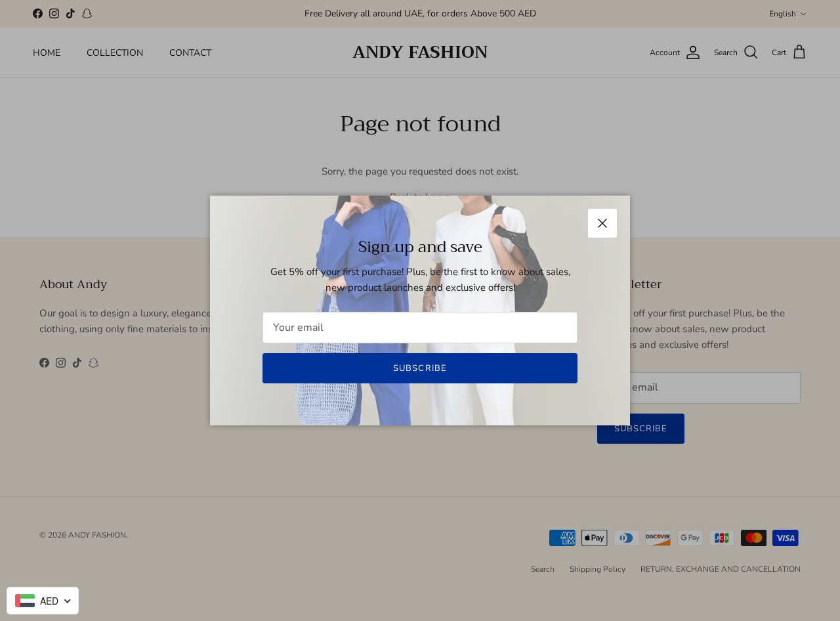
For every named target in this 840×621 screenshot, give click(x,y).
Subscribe (419, 368)
